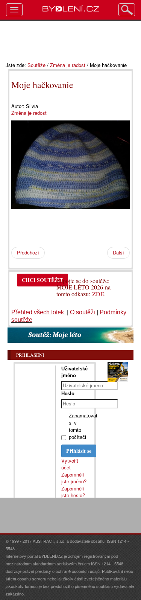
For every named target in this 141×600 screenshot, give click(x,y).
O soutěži (82, 312)
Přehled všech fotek (38, 312)
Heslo (67, 393)
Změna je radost (67, 65)
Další (118, 252)
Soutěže (36, 65)
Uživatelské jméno (74, 372)
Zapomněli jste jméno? (73, 478)
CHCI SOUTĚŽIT (42, 280)
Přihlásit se (78, 451)
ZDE (98, 294)
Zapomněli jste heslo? (73, 492)
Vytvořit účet (69, 464)
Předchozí (28, 252)
